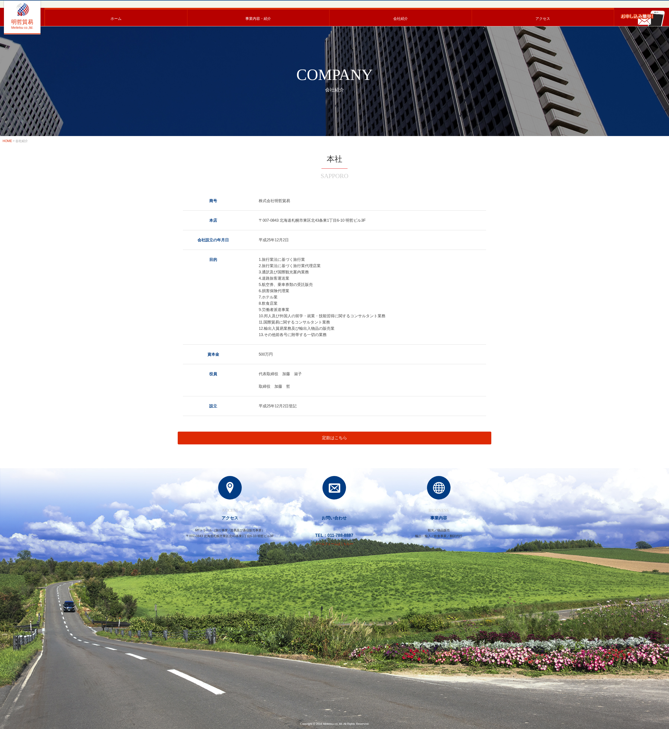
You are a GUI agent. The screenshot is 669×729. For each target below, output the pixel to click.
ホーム (116, 18)
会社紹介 (400, 18)
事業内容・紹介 (258, 18)
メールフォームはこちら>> (334, 544)
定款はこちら (334, 438)
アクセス (542, 18)
